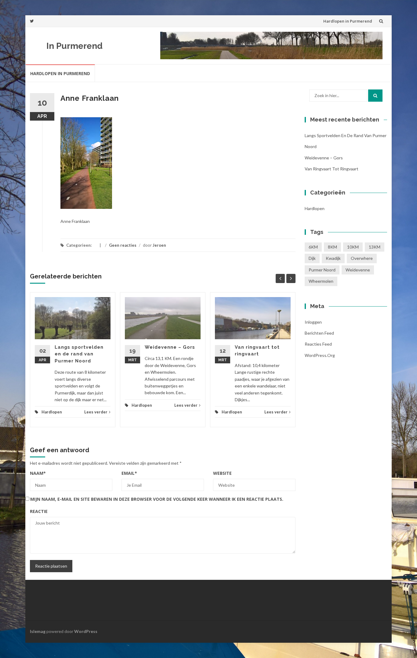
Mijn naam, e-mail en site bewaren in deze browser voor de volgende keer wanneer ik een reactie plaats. (156, 499)
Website (222, 473)
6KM (313, 246)
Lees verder (95, 411)
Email (129, 473)
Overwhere (362, 258)
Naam (38, 473)
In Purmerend (74, 46)
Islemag (37, 631)
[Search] (375, 95)
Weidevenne (358, 269)
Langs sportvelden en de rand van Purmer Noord (79, 354)
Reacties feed (318, 344)
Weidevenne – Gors (170, 347)
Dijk (312, 258)
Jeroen (159, 245)
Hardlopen (52, 411)
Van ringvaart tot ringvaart (331, 168)
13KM (374, 246)
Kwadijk (333, 258)
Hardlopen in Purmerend (347, 21)
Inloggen (313, 322)
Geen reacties (122, 245)
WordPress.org (320, 355)
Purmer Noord (322, 269)
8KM (332, 246)
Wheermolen (321, 281)
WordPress (85, 631)
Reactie (39, 511)
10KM (353, 246)
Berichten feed (319, 333)
